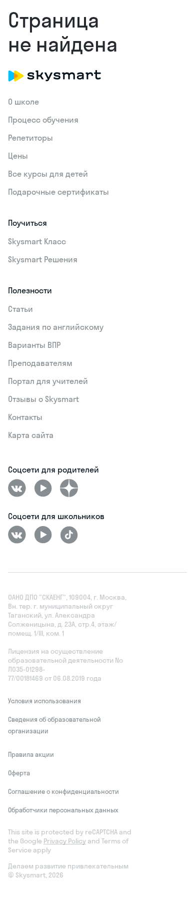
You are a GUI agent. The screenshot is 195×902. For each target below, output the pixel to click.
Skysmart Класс (37, 241)
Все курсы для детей (48, 174)
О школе (23, 102)
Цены (18, 156)
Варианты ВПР (34, 345)
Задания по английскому (56, 327)
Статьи (20, 309)
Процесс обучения (43, 120)
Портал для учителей (48, 381)
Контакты (25, 417)
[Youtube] (43, 488)
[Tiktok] (69, 535)
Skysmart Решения (43, 259)
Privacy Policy (65, 840)
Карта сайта (31, 435)
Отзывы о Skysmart (43, 399)
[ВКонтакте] (17, 488)
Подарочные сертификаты (58, 192)
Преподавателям (40, 363)
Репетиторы (30, 138)
